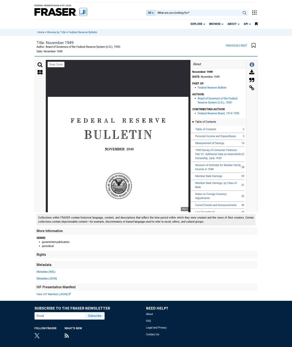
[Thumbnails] (40, 73)
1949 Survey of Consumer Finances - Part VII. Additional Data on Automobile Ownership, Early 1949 (218, 154)
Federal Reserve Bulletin (82, 32)
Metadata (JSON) (46, 278)
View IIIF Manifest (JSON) (51, 294)
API (246, 24)
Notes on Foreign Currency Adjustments (211, 196)
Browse (215, 24)
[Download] (251, 73)
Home (40, 32)
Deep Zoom (56, 64)
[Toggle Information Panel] (252, 65)
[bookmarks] (256, 24)
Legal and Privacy (156, 327)
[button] (254, 46)
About (232, 24)
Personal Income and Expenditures (215, 136)
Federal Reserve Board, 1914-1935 (218, 113)
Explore (196, 24)
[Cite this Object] (251, 80)
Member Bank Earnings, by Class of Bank (216, 185)
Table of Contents (205, 129)
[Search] (40, 65)
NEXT (244, 45)
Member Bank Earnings (208, 176)
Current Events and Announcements (216, 205)
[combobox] (198, 13)
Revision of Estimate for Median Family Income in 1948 (218, 167)
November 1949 (202, 71)
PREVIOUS (232, 45)
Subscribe (95, 316)
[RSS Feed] (73, 336)
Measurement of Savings (209, 143)
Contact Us (152, 334)
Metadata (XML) (45, 271)
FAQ (148, 320)
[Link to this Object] (251, 88)
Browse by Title (56, 32)
